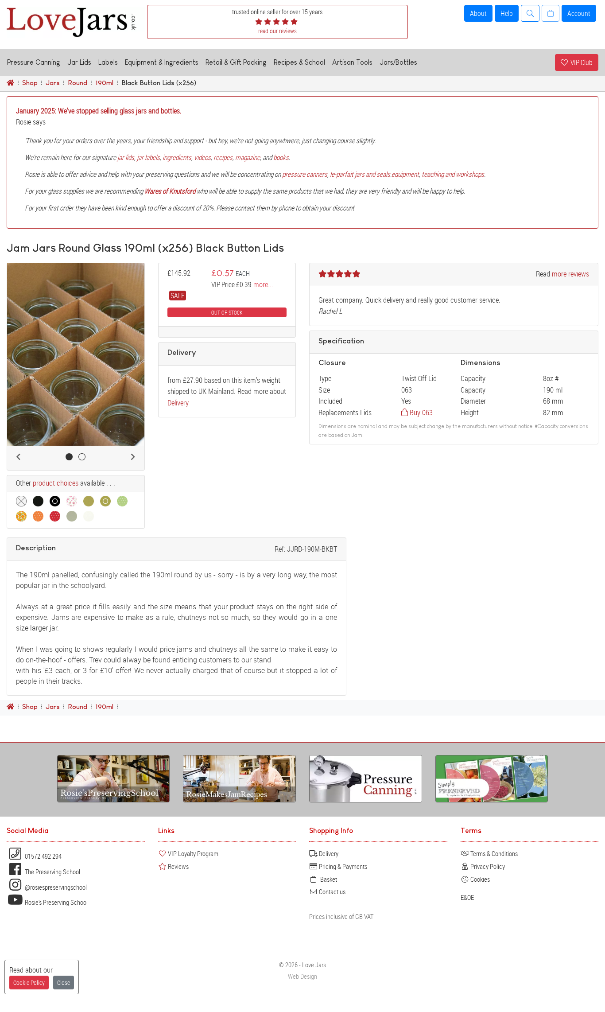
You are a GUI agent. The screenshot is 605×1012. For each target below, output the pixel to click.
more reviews (570, 274)
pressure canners (304, 174)
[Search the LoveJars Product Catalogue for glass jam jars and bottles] (530, 13)
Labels (108, 62)
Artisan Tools (352, 62)
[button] (18, 457)
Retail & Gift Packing (236, 62)
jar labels (148, 157)
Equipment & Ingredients (161, 62)
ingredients (177, 157)
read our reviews (277, 31)
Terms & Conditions (493, 853)
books (281, 157)
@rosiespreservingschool (55, 887)
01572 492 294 (42, 856)
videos (202, 157)
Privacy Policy (487, 866)
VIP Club (580, 62)
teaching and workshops (453, 174)
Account (578, 13)
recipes (223, 157)
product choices (55, 483)
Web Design (302, 976)
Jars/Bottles (398, 62)
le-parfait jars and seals (360, 174)
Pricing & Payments (342, 866)
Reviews (178, 866)
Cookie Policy (29, 982)
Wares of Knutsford (169, 191)
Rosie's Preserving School (55, 902)
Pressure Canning (33, 62)
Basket (327, 879)
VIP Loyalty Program (192, 853)
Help (506, 13)
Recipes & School (299, 62)
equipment (405, 174)
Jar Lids (79, 62)
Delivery (178, 402)
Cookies (479, 879)
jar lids (125, 157)
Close (63, 982)
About (478, 13)
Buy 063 (420, 412)
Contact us (331, 891)
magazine (247, 157)
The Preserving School (51, 871)
